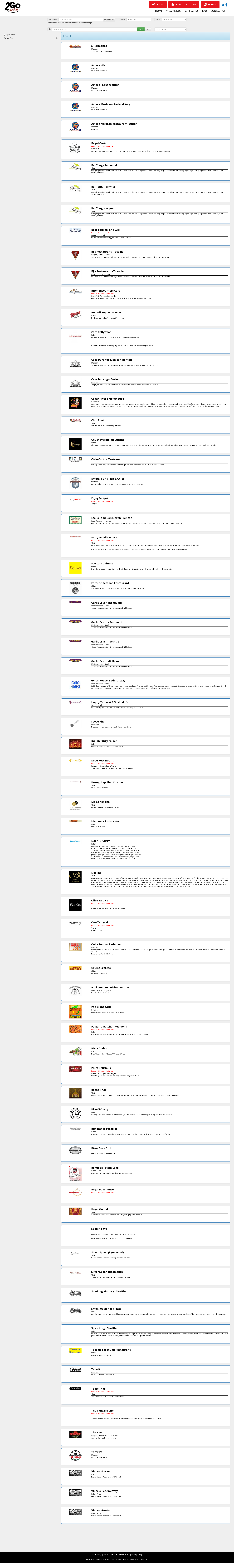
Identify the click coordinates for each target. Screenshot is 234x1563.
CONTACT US (218, 10)
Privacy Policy (136, 1554)
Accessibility (96, 1554)
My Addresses (109, 19)
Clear (148, 29)
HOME (158, 10)
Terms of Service (110, 1554)
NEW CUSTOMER (185, 4)
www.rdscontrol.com (138, 1559)
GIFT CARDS (192, 10)
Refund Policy (124, 1554)
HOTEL (211, 4)
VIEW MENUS (173, 10)
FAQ (204, 10)
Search (141, 29)
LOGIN (160, 4)
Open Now (10, 34)
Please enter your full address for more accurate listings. (70, 23)
